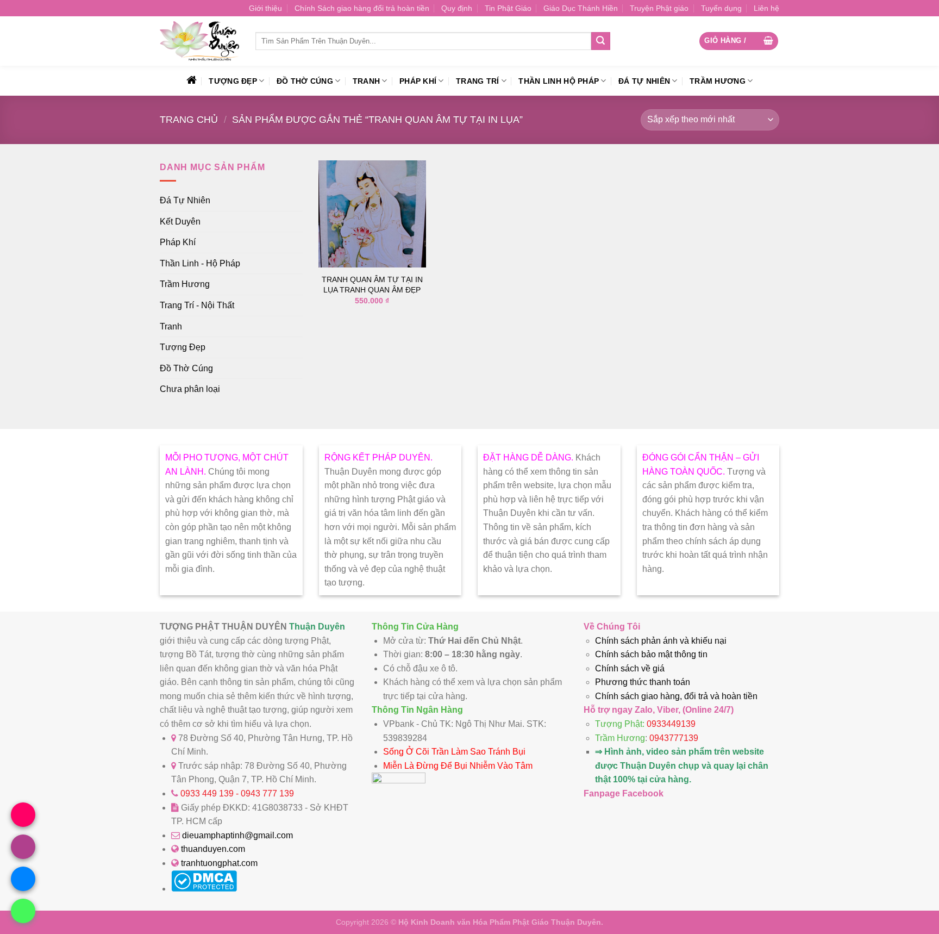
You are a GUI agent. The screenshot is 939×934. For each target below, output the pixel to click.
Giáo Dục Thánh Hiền (580, 8)
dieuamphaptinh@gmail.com (237, 835)
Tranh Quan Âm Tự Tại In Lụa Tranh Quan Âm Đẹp (372, 284)
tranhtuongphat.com (219, 863)
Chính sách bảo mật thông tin (651, 654)
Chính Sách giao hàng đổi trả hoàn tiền (362, 8)
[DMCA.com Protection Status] (204, 888)
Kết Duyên (180, 221)
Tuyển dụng (721, 8)
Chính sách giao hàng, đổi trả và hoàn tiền (676, 696)
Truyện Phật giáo (659, 8)
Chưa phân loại (190, 389)
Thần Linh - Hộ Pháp (200, 263)
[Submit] (600, 41)
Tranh (366, 81)
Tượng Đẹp (233, 81)
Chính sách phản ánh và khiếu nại (661, 640)
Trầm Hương (718, 81)
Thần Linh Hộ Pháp (558, 81)
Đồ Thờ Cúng (305, 81)
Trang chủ (189, 119)
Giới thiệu (265, 8)
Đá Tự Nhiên (644, 81)
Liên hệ (766, 8)
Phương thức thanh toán (642, 682)
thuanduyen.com (213, 849)
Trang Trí (477, 81)
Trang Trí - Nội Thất (197, 305)
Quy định (456, 8)
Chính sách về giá (630, 668)
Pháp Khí (417, 81)
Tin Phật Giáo (508, 8)
